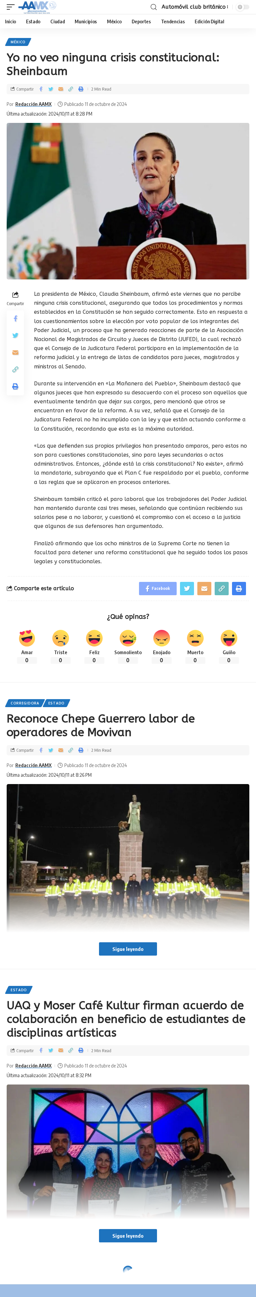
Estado (56, 703)
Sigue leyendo (128, 949)
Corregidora (25, 703)
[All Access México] (37, 7)
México (18, 42)
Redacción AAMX (33, 104)
